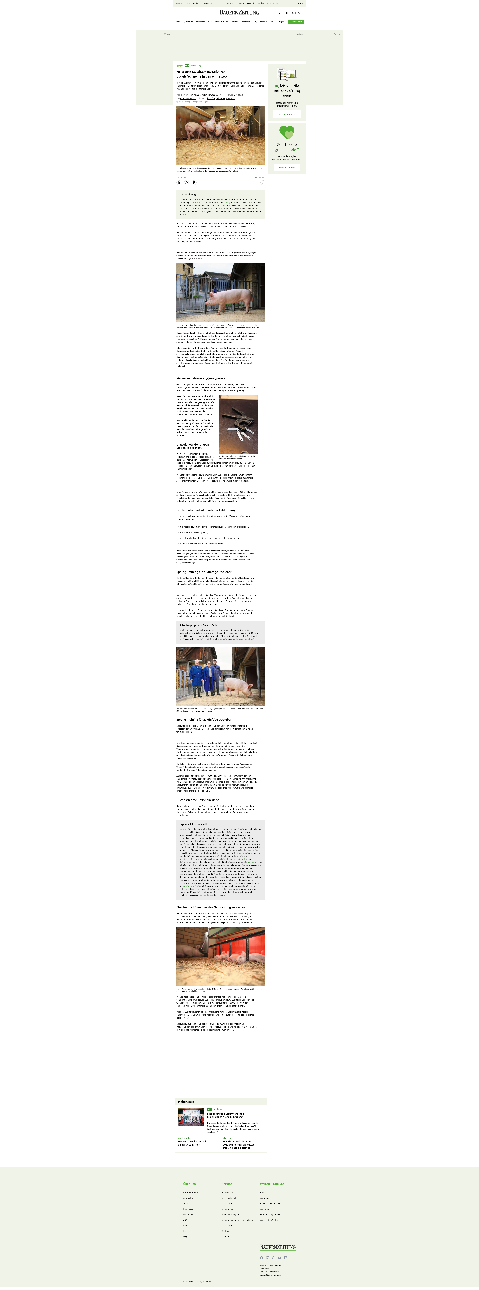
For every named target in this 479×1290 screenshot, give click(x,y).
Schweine (220, 98)
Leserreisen (227, 1203)
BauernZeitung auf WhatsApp (273, 1257)
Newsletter (207, 3)
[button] (179, 13)
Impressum (188, 1209)
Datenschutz (188, 1214)
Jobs (185, 1231)
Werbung (197, 3)
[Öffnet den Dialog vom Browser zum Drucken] (194, 182)
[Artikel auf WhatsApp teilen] (186, 182)
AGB (185, 1220)
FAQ (185, 1236)
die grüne (211, 98)
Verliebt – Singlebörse (270, 1214)
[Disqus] (220, 1064)
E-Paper (179, 3)
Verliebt (261, 3)
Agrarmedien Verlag (269, 1220)
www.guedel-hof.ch (247, 639)
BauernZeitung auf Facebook (261, 1257)
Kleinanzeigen (228, 1209)
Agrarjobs (251, 3)
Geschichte (188, 1198)
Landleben (200, 22)
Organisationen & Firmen (265, 22)
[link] (235, 1115)
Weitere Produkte (272, 1183)
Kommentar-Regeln (230, 1214)
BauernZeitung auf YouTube (279, 1257)
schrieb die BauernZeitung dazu (233, 859)
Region (281, 22)
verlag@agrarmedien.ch (271, 1275)
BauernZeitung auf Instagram (267, 1257)
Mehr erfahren (287, 167)
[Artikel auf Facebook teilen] (178, 182)
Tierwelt (230, 3)
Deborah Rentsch (188, 98)
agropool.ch (265, 1198)
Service (227, 1183)
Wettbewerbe (228, 1192)
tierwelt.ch (265, 1192)
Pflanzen (234, 22)
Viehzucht (230, 98)
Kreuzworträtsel (229, 1198)
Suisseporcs (253, 862)
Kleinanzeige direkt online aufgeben (238, 1220)
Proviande (187, 886)
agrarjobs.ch (265, 1209)
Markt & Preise (221, 22)
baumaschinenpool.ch (270, 1203)
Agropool (240, 3)
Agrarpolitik (188, 22)
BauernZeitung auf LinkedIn (285, 1257)
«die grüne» (272, 3)
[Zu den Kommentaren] (262, 182)
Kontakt (186, 1225)
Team (188, 3)
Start (178, 22)
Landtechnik (246, 22)
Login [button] (300, 3)
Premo (221, 199)
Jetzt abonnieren (287, 114)
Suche (294, 13)
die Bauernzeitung (191, 1192)
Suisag (227, 202)
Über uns (189, 1183)
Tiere (210, 22)
